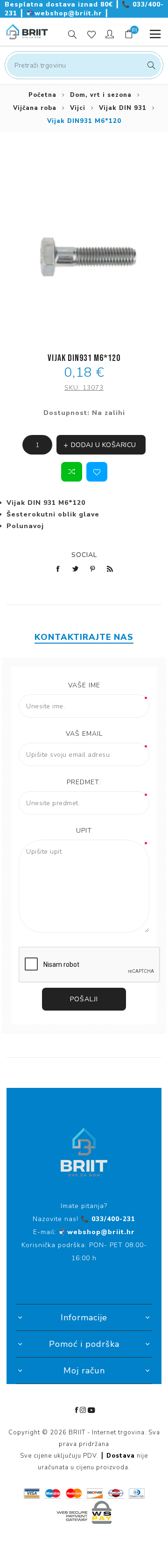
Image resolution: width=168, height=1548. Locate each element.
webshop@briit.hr (65, 13)
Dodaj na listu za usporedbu (71, 472)
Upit (84, 830)
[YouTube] (91, 1410)
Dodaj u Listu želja (96, 472)
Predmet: (84, 782)
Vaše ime (84, 685)
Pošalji (84, 999)
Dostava (120, 1456)
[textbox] (84, 65)
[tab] (84, 637)
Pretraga (150, 65)
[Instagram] (83, 1410)
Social (84, 554)
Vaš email (84, 733)
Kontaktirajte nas (84, 637)
